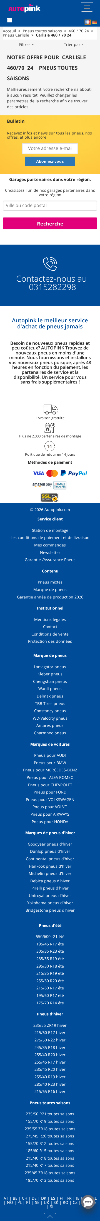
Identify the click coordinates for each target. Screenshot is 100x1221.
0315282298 (51, 286)
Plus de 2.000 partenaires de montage (50, 436)
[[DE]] (94, 22)
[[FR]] (87, 22)
